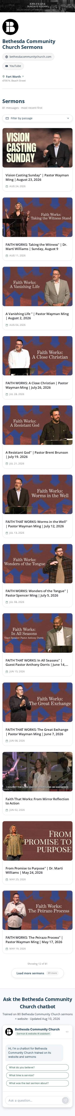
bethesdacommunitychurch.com (30, 56)
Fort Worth (13, 76)
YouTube (15, 66)
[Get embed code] (67, 1032)
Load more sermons (37, 973)
